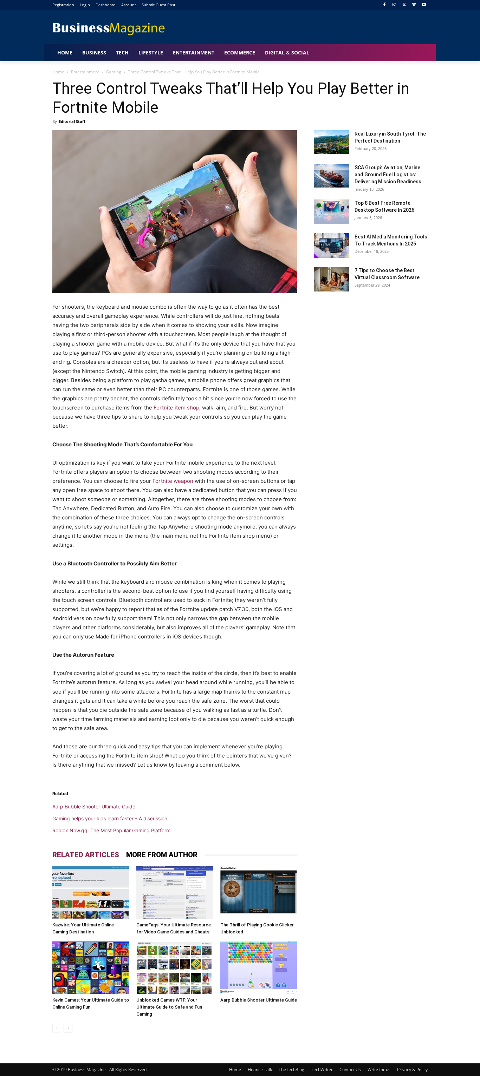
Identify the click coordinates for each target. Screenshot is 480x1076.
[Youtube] (424, 5)
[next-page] (68, 1028)
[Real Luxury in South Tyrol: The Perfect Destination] (331, 142)
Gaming (113, 72)
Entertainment (85, 72)
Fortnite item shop (176, 407)
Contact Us (350, 1069)
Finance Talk (260, 1069)
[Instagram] (394, 5)
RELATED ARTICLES (85, 855)
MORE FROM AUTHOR (161, 855)
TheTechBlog (291, 1069)
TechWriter (322, 1069)
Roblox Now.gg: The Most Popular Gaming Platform (111, 830)
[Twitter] (404, 5)
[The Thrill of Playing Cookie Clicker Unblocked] (258, 892)
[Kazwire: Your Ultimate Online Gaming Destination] (90, 892)
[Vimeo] (414, 5)
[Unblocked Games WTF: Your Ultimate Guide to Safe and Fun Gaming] (174, 967)
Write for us (379, 1069)
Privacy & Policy (412, 1069)
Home (58, 72)
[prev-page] (56, 1028)
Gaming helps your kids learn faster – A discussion (109, 818)
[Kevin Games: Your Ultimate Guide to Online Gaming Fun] (90, 967)
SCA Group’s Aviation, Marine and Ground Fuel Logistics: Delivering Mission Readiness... (390, 174)
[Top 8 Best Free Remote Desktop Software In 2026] (331, 211)
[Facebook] (385, 5)
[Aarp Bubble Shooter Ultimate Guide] (258, 967)
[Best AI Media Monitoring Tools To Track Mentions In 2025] (331, 245)
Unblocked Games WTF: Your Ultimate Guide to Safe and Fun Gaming (169, 1007)
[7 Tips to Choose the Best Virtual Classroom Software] (331, 279)
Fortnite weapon (173, 481)
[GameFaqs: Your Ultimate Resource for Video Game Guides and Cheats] (174, 892)
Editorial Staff (72, 121)
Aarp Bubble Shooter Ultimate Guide (93, 806)
